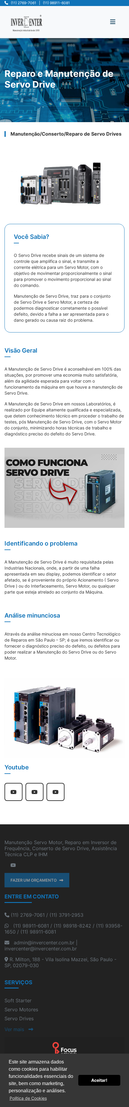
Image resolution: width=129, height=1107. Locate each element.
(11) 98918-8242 (72, 926)
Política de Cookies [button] (28, 1098)
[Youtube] (13, 865)
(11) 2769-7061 (23, 3)
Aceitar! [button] (99, 1080)
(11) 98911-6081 (56, 3)
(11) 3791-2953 (66, 915)
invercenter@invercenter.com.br (40, 949)
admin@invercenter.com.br (44, 943)
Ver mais (16, 1029)
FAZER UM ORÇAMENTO (34, 880)
